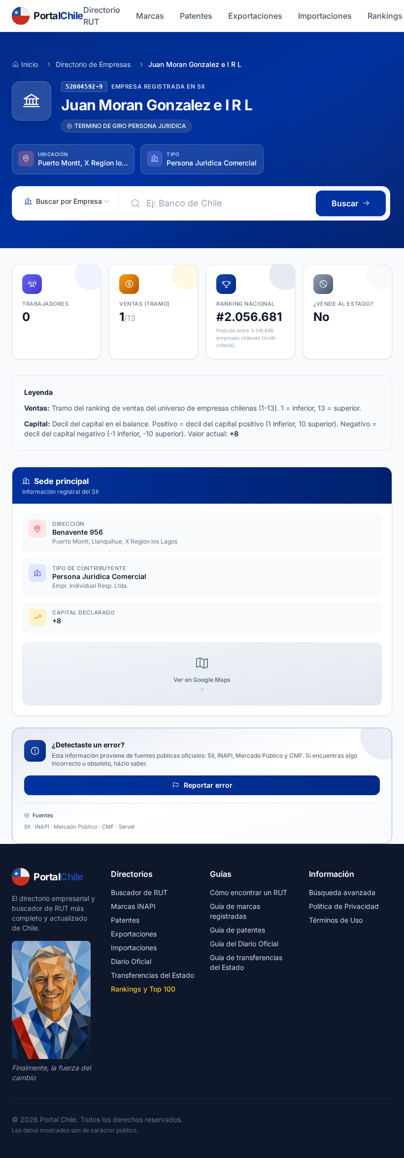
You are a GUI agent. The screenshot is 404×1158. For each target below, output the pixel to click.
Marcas (150, 16)
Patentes (196, 16)
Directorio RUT (101, 16)
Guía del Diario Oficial (244, 943)
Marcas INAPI (133, 906)
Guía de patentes (237, 930)
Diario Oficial (131, 961)
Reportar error (207, 785)
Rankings (385, 16)
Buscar (345, 203)
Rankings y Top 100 (143, 989)
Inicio (29, 64)
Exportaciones (255, 16)
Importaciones (325, 16)
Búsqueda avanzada (342, 892)
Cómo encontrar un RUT (248, 892)
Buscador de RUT (139, 892)
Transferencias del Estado (152, 975)
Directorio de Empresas (93, 64)
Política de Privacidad (344, 906)
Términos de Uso (336, 920)
